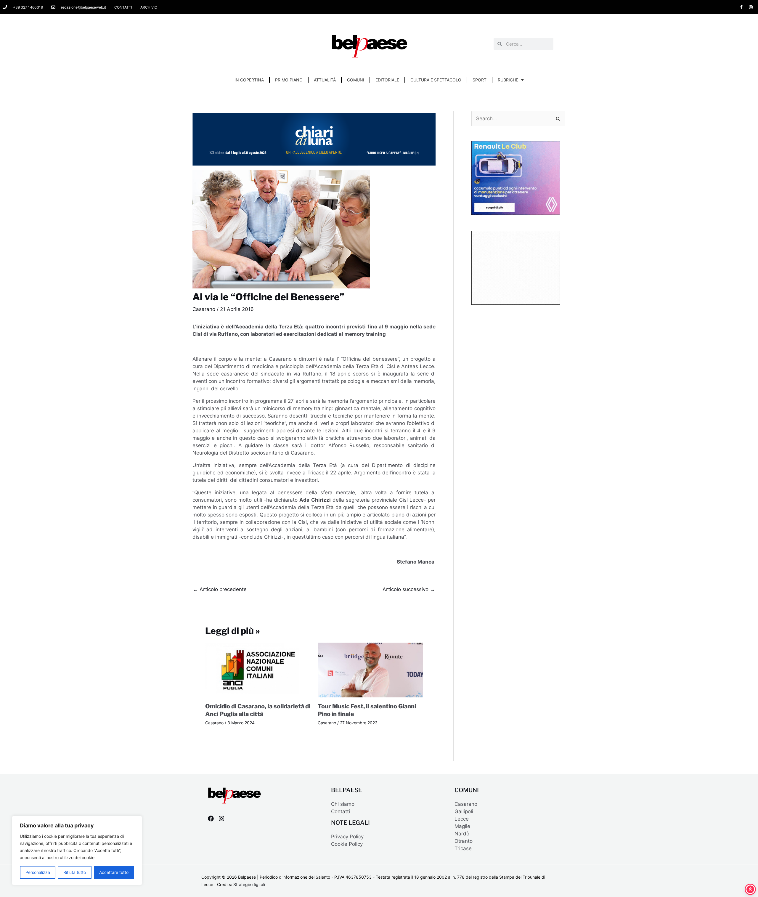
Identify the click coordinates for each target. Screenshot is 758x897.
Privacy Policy (347, 837)
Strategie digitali (249, 884)
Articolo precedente (220, 589)
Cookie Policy (347, 844)
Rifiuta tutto (74, 872)
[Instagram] (221, 818)
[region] (77, 850)
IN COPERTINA (249, 79)
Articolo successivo (409, 589)
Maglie (462, 826)
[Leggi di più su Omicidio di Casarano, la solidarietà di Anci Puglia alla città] (258, 670)
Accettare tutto (114, 872)
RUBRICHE (508, 79)
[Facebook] (211, 818)
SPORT (479, 79)
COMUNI (355, 79)
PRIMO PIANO (289, 79)
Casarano (203, 309)
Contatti (340, 811)
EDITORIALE (387, 79)
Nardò (462, 834)
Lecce (462, 819)
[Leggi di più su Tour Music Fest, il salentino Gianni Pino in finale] (370, 670)
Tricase (463, 848)
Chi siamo (342, 804)
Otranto (464, 841)
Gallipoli (464, 811)
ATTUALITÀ (325, 79)
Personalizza (37, 872)
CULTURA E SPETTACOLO (435, 79)
